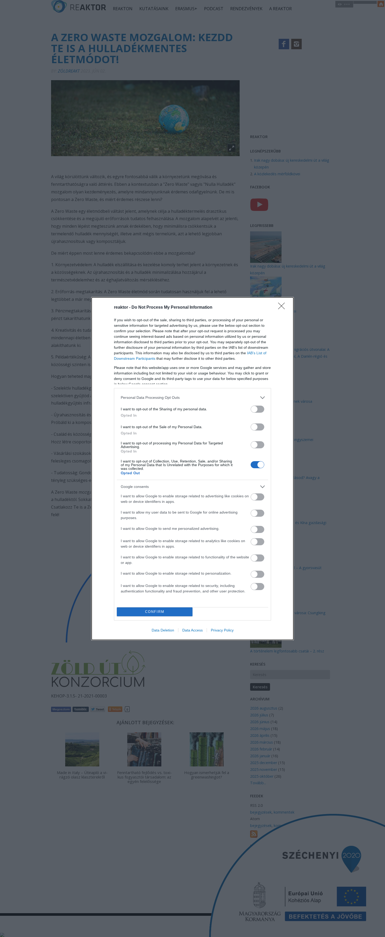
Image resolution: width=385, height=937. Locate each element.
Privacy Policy (222, 630)
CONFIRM (154, 612)
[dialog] (192, 468)
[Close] (283, 308)
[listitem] (192, 397)
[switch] (257, 409)
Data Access (192, 630)
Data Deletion (163, 630)
